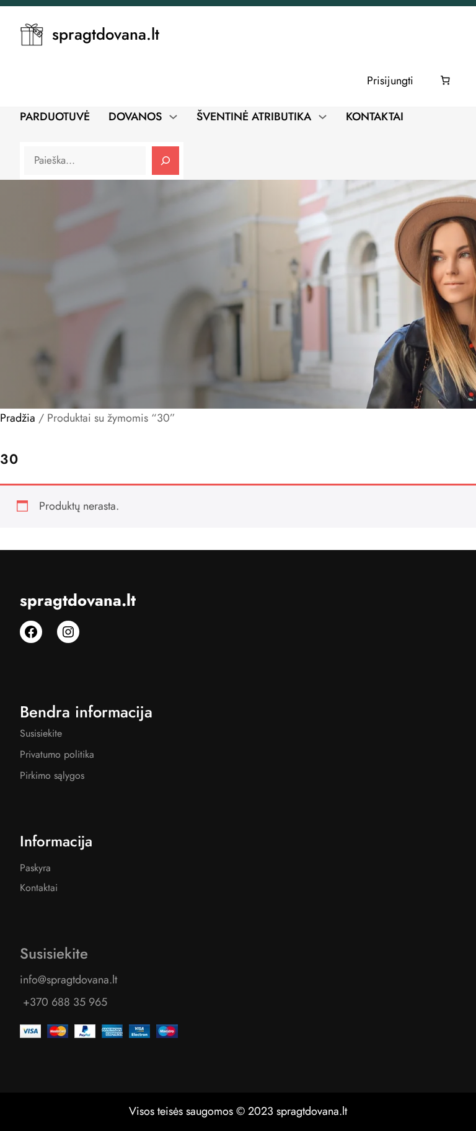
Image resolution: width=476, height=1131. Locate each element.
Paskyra (35, 868)
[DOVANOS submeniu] (173, 116)
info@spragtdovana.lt (68, 980)
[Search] (165, 160)
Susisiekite (41, 733)
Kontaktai (39, 887)
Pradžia (17, 418)
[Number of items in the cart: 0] (445, 80)
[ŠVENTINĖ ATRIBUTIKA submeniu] (322, 116)
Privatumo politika (57, 754)
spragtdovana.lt (105, 34)
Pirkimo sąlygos (52, 775)
